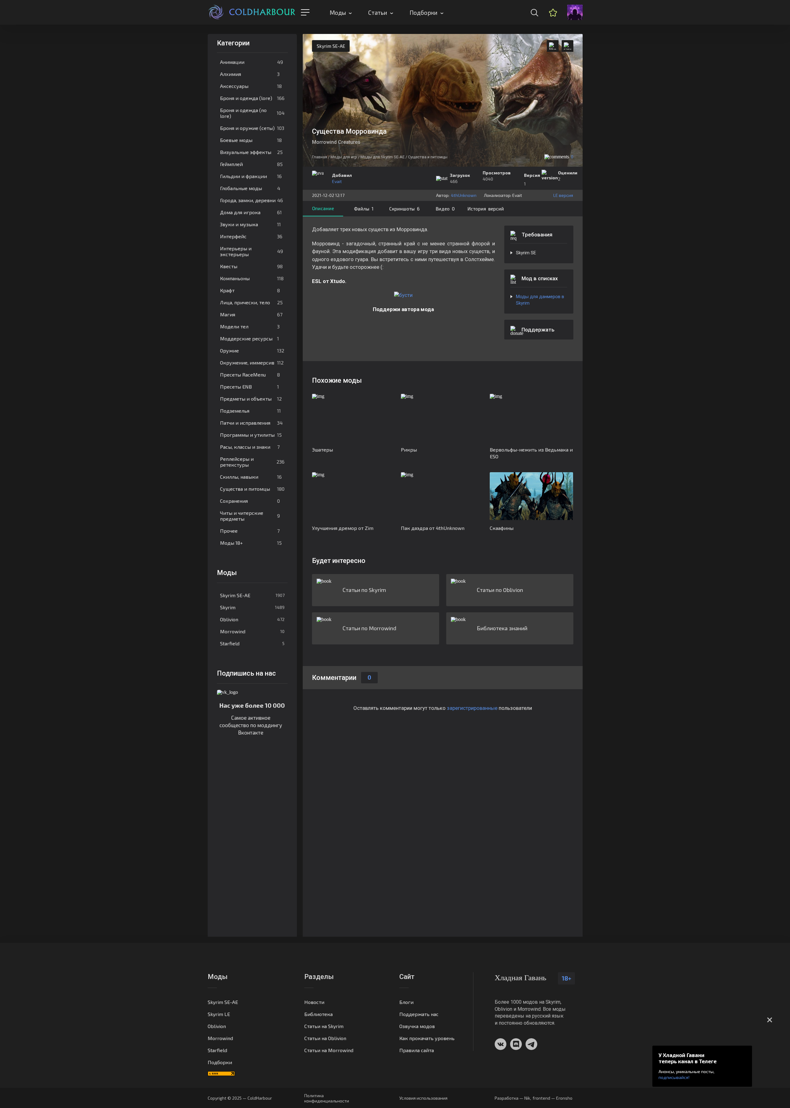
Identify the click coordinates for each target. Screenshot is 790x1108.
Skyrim (252, 607)
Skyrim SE (526, 253)
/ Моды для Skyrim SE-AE (381, 157)
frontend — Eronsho (552, 1098)
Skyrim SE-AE (252, 595)
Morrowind (252, 631)
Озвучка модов (417, 1026)
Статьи (377, 12)
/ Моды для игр (342, 157)
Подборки (424, 12)
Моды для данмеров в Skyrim (540, 300)
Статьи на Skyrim (323, 1026)
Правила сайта (416, 1050)
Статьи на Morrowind (328, 1050)
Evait (337, 181)
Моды (338, 12)
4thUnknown (463, 195)
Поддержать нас (419, 1014)
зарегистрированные (472, 708)
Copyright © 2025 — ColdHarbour (240, 1098)
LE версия (563, 195)
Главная (319, 157)
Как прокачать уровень (427, 1038)
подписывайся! (674, 1077)
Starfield (252, 643)
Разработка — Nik (512, 1098)
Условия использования (423, 1098)
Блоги (406, 1002)
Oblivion (252, 619)
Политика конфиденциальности (326, 1098)
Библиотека (318, 1014)
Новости (314, 1002)
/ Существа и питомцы (426, 157)
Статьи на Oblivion (325, 1038)
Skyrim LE (219, 1014)
